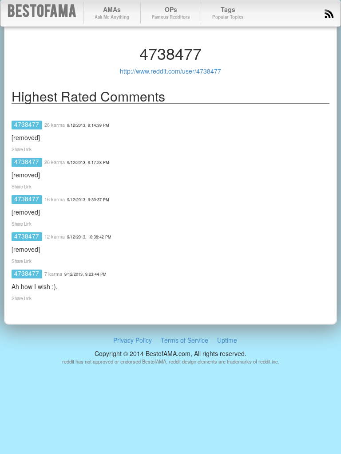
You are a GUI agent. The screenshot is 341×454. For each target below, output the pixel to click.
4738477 (26, 124)
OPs (171, 12)
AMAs (112, 12)
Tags (227, 12)
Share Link (22, 149)
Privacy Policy (132, 340)
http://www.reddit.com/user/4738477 (170, 71)
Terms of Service (184, 340)
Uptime (227, 340)
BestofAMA (42, 13)
